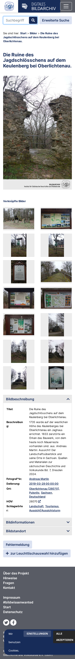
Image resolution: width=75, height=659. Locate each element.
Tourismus (52, 506)
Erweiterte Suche (55, 20)
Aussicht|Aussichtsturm (44, 510)
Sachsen (46, 492)
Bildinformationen (20, 522)
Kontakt (9, 588)
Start (23, 33)
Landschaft (36, 506)
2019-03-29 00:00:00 (44, 483)
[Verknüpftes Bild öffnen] (18, 218)
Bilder (33, 33)
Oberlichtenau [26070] (44, 488)
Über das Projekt (16, 573)
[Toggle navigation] (66, 6)
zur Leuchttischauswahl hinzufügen (39, 553)
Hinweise (10, 578)
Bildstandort (16, 531)
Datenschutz (13, 612)
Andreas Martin (39, 478)
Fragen (8, 583)
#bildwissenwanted (18, 602)
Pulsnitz (34, 492)
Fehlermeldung (17, 544)
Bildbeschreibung (20, 399)
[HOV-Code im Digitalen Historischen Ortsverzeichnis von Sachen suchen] (39, 501)
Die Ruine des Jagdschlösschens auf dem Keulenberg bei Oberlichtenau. (31, 37)
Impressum (11, 597)
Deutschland (37, 496)
